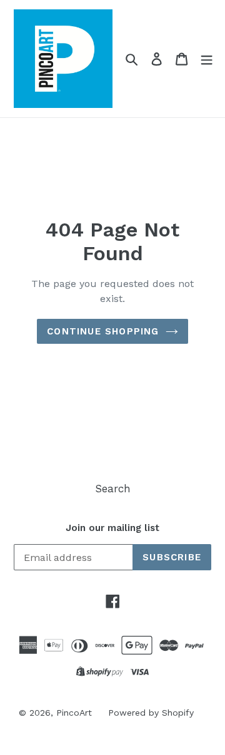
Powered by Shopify (151, 713)
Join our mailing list (112, 527)
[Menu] (207, 59)
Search (113, 488)
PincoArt (74, 713)
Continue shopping (103, 331)
